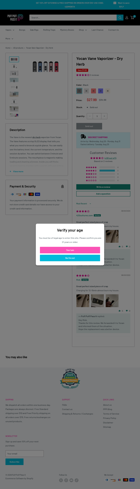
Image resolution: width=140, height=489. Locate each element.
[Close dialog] (119, 211)
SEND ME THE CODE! (43, 261)
